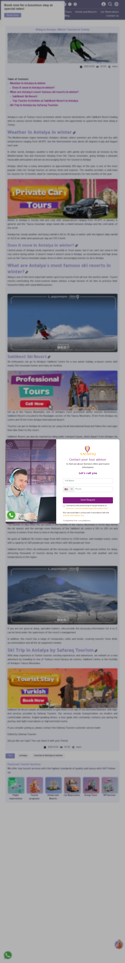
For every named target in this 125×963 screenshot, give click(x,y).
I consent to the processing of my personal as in (86, 507)
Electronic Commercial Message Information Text (86, 509)
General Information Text (73, 516)
